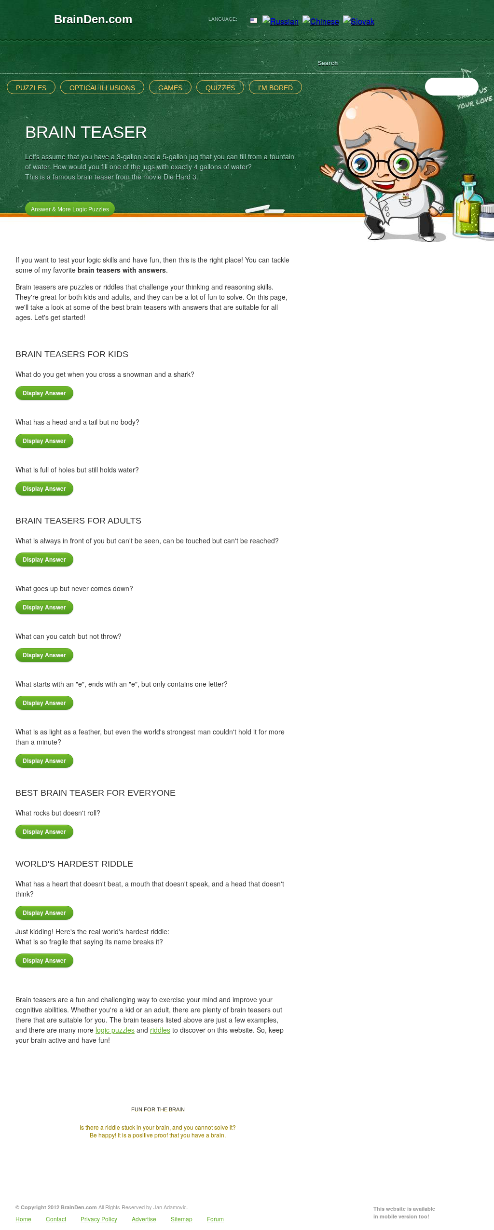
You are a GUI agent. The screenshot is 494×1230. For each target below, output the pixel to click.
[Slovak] (358, 21)
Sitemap (181, 1219)
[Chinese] (320, 21)
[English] (254, 21)
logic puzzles (115, 1030)
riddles (160, 1030)
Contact (56, 1219)
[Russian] (280, 21)
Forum (215, 1219)
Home (23, 1219)
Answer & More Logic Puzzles (70, 209)
